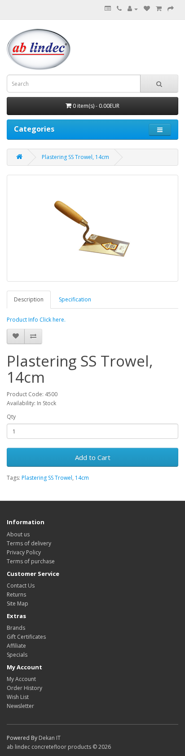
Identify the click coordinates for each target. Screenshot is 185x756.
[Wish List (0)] (147, 9)
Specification (75, 299)
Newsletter (20, 706)
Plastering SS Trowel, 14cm (75, 157)
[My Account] (133, 9)
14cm (82, 478)
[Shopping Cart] (159, 9)
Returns (16, 594)
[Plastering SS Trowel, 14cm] (92, 228)
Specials (17, 655)
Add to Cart (92, 457)
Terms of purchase (31, 561)
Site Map (17, 603)
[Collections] (108, 9)
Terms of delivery (29, 543)
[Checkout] (170, 9)
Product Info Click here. (36, 319)
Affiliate (16, 646)
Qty (11, 416)
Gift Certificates (26, 637)
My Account (21, 679)
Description (29, 299)
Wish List (18, 697)
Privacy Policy (24, 552)
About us (18, 534)
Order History (24, 688)
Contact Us (21, 585)
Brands (16, 628)
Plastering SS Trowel (47, 478)
